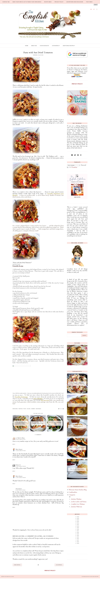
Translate (74, 167)
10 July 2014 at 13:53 (21, 450)
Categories (55, 45)
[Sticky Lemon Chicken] (77, 414)
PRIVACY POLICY (77, 84)
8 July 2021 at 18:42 (20, 490)
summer (33, 408)
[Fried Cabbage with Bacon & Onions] (77, 393)
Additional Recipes (68, 45)
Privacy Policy (59, 2)
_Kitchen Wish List (76, 507)
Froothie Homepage (21, 397)
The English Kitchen (9, 576)
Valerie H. (18, 465)
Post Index (89, 2)
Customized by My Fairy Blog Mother (90, 576)
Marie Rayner (19, 449)
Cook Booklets (44, 45)
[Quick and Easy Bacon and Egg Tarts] (77, 457)
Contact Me (6, 2)
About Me (34, 45)
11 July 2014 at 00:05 (21, 466)
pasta (24, 408)
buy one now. (45, 400)
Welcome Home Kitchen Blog (78, 490)
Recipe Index (48, 2)
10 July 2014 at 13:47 (20, 439)
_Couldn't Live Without (78, 504)
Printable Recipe (18, 266)
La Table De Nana (20, 438)
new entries (17, 564)
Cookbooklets (73, 492)
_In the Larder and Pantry (79, 502)
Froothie (21, 408)
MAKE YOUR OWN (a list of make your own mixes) (27, 2)
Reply (14, 444)
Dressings (15, 408)
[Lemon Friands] (77, 436)
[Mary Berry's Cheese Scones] (77, 479)
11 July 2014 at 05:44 (21, 477)
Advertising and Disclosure (74, 2)
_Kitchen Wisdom (76, 499)
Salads (28, 408)
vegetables (38, 408)
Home (26, 45)
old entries (59, 564)
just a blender (37, 398)
